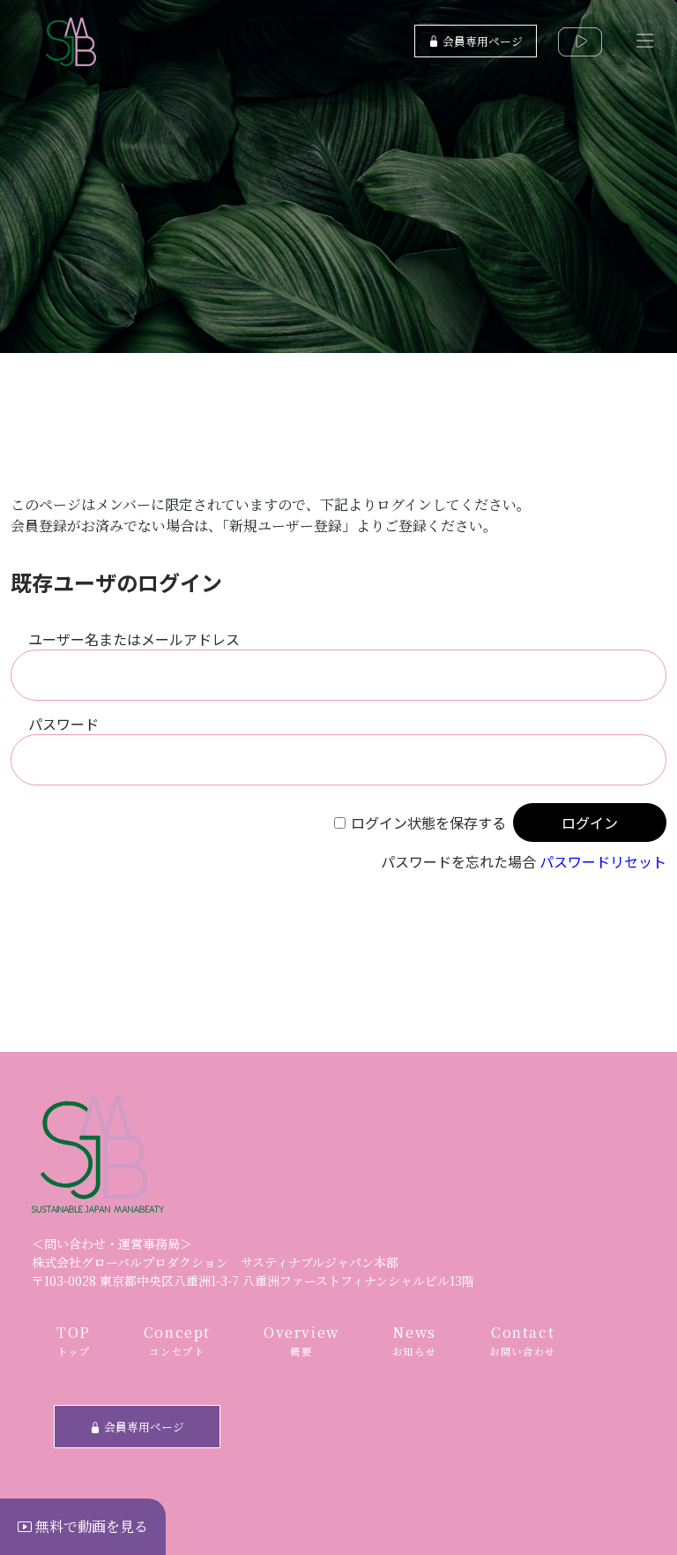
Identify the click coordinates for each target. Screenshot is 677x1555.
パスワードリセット (602, 861)
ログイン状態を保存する (428, 822)
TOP (73, 1341)
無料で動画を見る (90, 1526)
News (414, 1341)
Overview (301, 1341)
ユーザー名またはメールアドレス (134, 639)
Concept (177, 1341)
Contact (522, 1341)
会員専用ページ (481, 41)
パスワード (63, 723)
